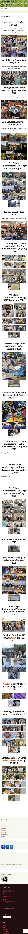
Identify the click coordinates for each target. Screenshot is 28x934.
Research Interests (5, 826)
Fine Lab (7, 684)
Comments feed (6, 931)
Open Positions (4, 834)
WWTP (12, 638)
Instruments (3, 830)
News (2, 822)
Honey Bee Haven (11, 760)
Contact (3, 836)
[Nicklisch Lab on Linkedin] (7, 847)
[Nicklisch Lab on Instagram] (3, 847)
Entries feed (5, 929)
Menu (2, 11)
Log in (4, 927)
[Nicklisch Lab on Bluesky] (11, 847)
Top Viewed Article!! (7, 905)
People (2, 824)
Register (4, 925)
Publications (3, 828)
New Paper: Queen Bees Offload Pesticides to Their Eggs (8, 892)
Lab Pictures (3, 832)
